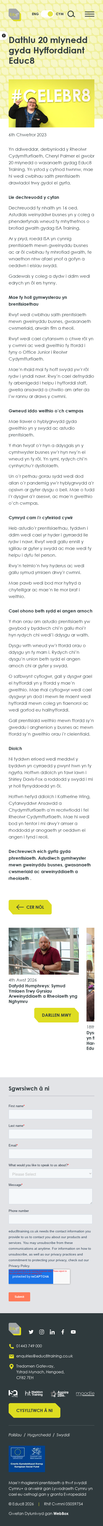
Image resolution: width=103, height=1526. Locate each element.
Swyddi (63, 1434)
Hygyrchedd (39, 1434)
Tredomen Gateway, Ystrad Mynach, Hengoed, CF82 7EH (40, 1372)
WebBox (61, 1513)
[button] (4, 35)
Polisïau (15, 1434)
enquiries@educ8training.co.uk (44, 1356)
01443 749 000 (29, 1345)
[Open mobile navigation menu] (89, 14)
